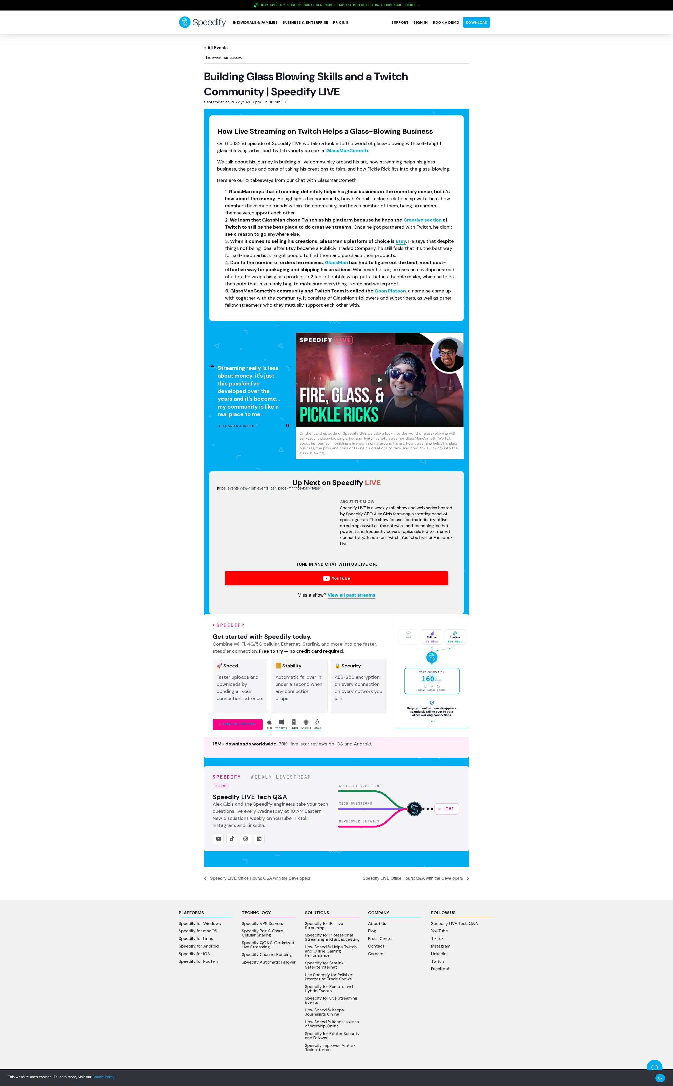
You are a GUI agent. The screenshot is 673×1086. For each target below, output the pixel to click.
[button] (255, 22)
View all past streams (351, 594)
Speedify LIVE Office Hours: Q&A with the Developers (259, 878)
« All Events (216, 47)
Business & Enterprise (305, 22)
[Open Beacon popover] (654, 1067)
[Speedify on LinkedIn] (259, 838)
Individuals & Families (255, 22)
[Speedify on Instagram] (245, 838)
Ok (660, 1078)
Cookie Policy (103, 1077)
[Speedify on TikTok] (231, 838)
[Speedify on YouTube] (218, 838)
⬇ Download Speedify (237, 724)
